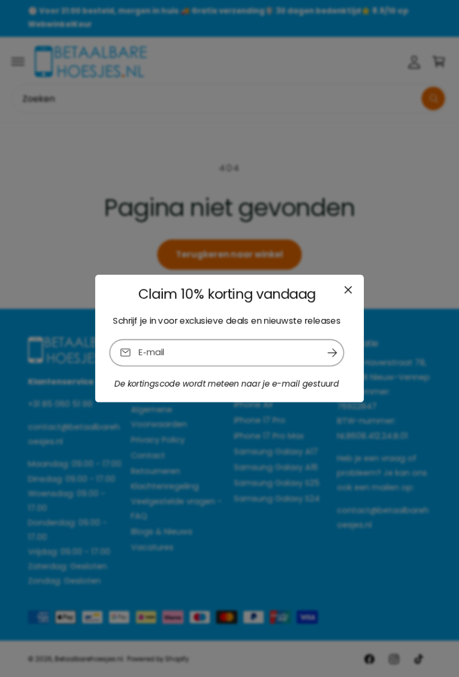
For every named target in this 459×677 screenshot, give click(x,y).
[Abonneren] (332, 352)
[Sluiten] (348, 290)
